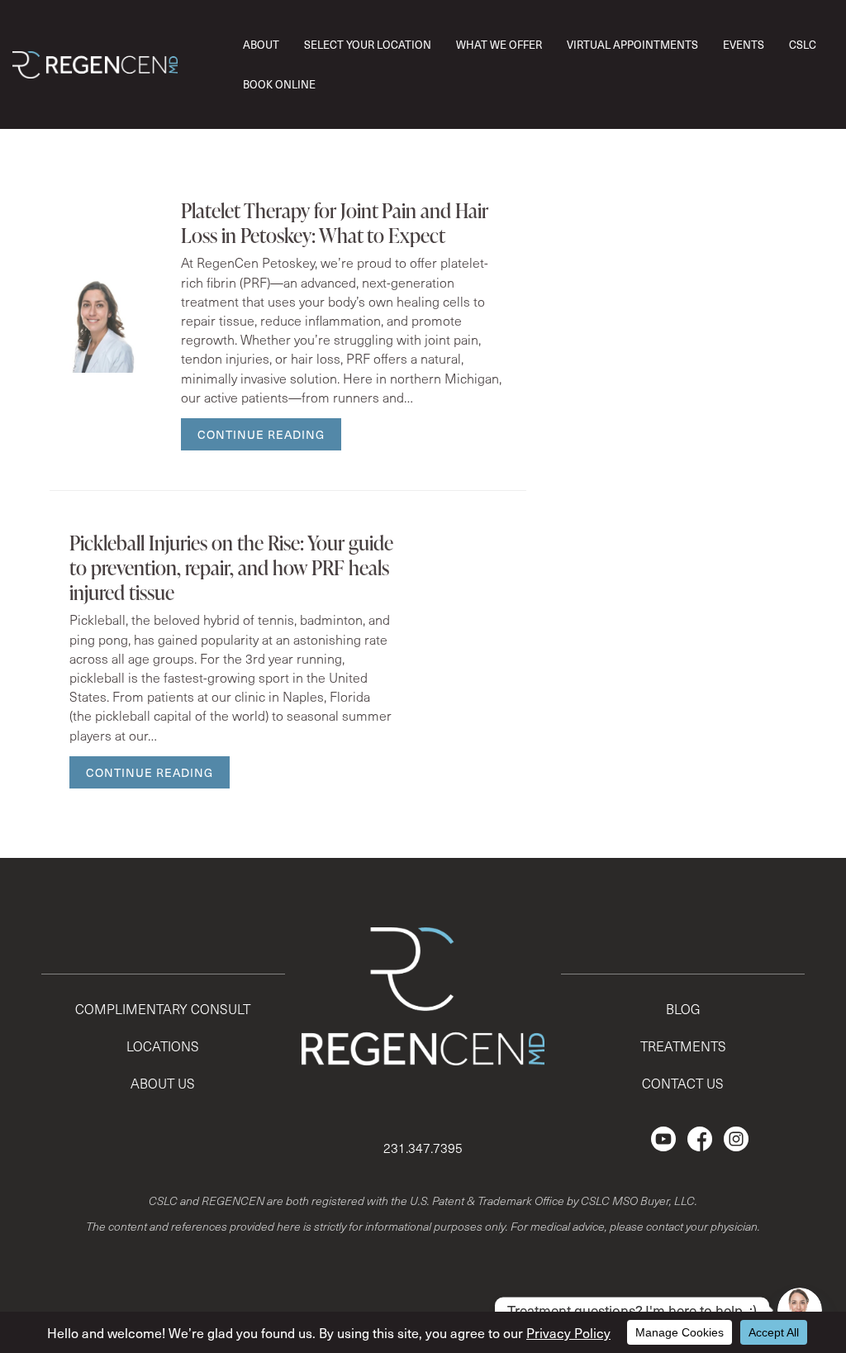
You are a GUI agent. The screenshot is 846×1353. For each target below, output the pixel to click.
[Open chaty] (799, 1310)
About (261, 44)
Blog (683, 1008)
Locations (162, 1046)
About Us (163, 1083)
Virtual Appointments (632, 44)
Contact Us (683, 1083)
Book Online (279, 84)
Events (743, 44)
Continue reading (261, 434)
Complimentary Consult (162, 1008)
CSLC (802, 44)
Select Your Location (367, 44)
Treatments (683, 1046)
